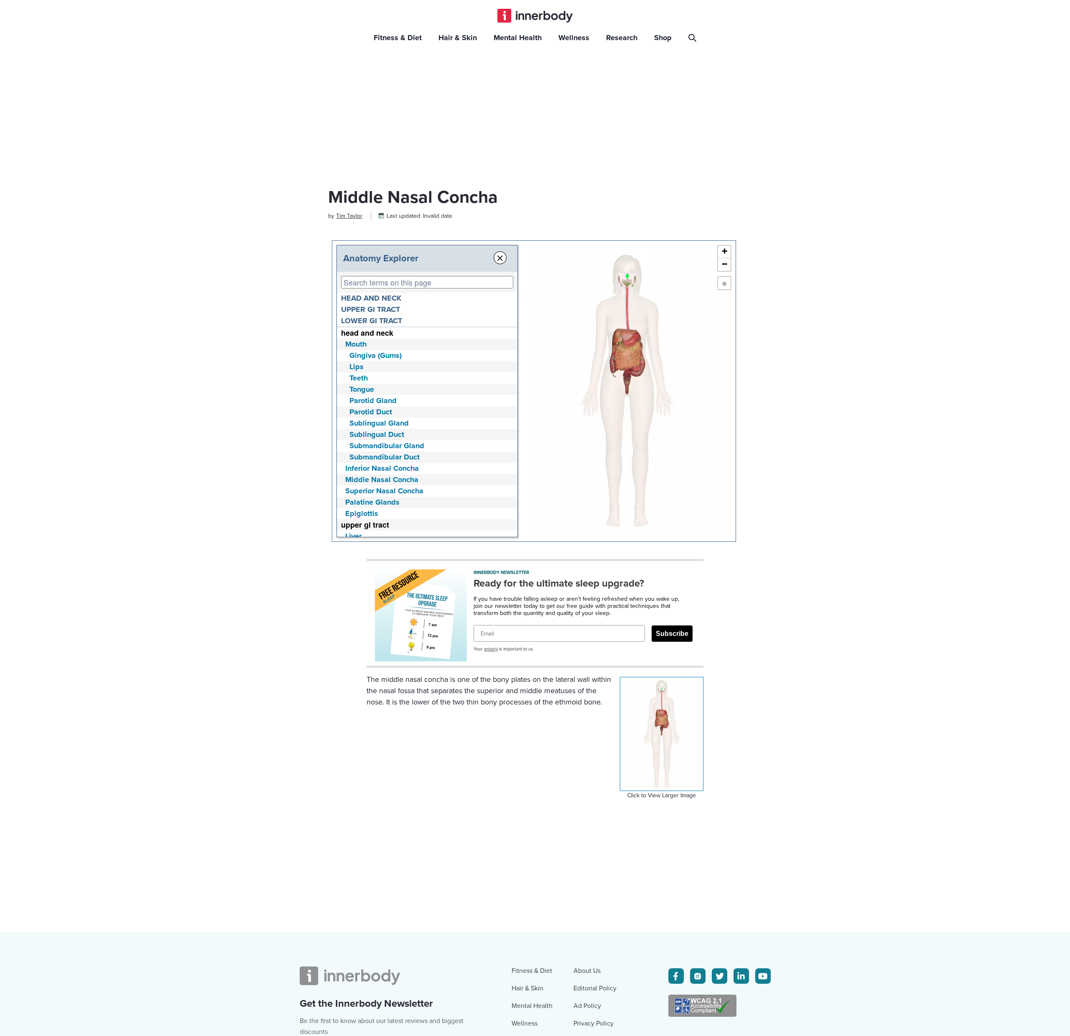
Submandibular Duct (384, 457)
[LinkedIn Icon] (741, 976)
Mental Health (532, 1006)
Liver (353, 536)
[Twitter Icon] (719, 976)
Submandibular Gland (386, 445)
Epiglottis (361, 513)
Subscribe (672, 633)
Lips (356, 366)
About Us (587, 971)
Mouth (356, 344)
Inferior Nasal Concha (382, 468)
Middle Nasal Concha (381, 479)
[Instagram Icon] (698, 976)
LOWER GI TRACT (371, 320)
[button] (724, 252)
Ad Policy (587, 1006)
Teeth (358, 378)
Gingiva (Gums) (375, 355)
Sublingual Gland (379, 423)
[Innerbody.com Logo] (535, 15)
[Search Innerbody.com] (693, 38)
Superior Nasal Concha (384, 490)
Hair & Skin (527, 988)
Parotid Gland (373, 400)
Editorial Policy (595, 988)
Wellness (525, 1023)
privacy (491, 649)
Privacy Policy (593, 1023)
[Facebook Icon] (676, 976)
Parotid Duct (370, 411)
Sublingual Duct (376, 434)
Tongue (361, 389)
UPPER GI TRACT (370, 309)
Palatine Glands (372, 502)
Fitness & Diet (532, 971)
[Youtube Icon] (763, 976)
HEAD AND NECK (371, 298)
